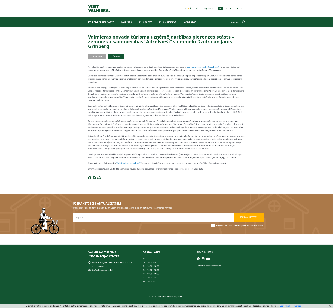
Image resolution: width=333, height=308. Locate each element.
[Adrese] (89, 262)
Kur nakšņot (167, 22)
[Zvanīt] (89, 266)
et (231, 8)
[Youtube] (208, 258)
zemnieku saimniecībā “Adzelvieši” (203, 67)
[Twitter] (94, 178)
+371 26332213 (99, 266)
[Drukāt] (99, 178)
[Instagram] (203, 258)
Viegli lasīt (208, 8)
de (237, 8)
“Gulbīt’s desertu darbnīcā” (128, 163)
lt (242, 8)
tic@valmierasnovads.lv (103, 270)
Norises (126, 22)
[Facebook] (89, 178)
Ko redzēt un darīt (101, 22)
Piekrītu (240, 225)
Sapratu (297, 305)
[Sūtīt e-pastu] (89, 270)
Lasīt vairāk (285, 305)
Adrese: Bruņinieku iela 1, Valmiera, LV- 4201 (113, 262)
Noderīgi (189, 22)
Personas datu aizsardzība (209, 265)
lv (220, 8)
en (226, 8)
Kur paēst (145, 22)
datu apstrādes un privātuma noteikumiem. (244, 225)
